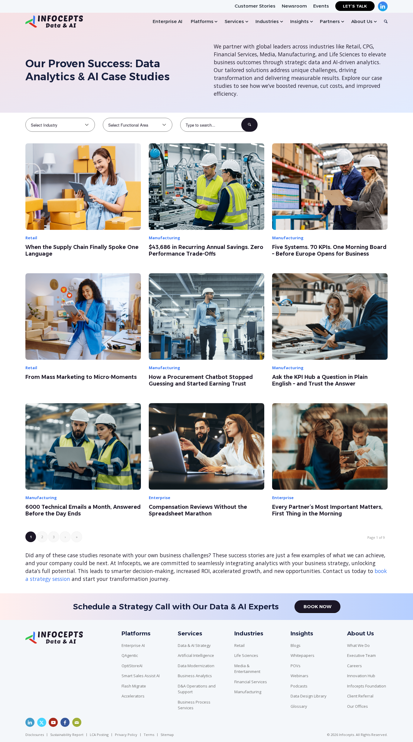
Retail (239, 645)
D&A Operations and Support (197, 689)
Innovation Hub (361, 675)
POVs (296, 665)
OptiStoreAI (132, 665)
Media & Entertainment (247, 668)
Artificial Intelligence (196, 655)
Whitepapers (302, 655)
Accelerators (133, 696)
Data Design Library (309, 696)
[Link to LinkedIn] (29, 722)
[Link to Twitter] (41, 722)
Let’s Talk (355, 6)
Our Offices (357, 706)
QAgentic (130, 655)
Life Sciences (246, 655)
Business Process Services (194, 705)
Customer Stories (255, 6)
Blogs (296, 645)
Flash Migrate (134, 686)
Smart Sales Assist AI (141, 675)
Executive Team (361, 655)
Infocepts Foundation (366, 686)
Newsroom (294, 6)
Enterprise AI (133, 645)
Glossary (299, 706)
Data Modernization (196, 665)
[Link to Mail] (76, 722)
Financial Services (250, 681)
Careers (354, 665)
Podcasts (299, 686)
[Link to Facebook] (65, 722)
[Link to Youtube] (53, 722)
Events (321, 6)
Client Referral (360, 696)
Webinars (299, 675)
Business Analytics (195, 675)
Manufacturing (247, 691)
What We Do (358, 645)
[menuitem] (255, 6)
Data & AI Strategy (194, 645)
